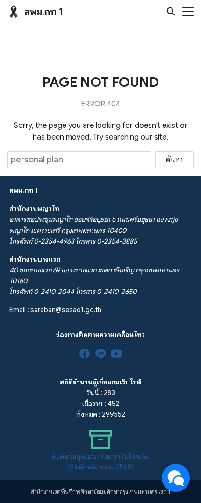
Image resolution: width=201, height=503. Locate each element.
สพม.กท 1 (43, 12)
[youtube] (116, 354)
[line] (100, 354)
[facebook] (85, 354)
